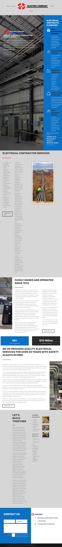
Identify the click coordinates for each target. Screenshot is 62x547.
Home (8, 6)
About (52, 6)
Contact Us (8, 54)
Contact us (44, 319)
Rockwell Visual (31, 545)
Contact (31, 11)
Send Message (21, 535)
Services (13, 6)
